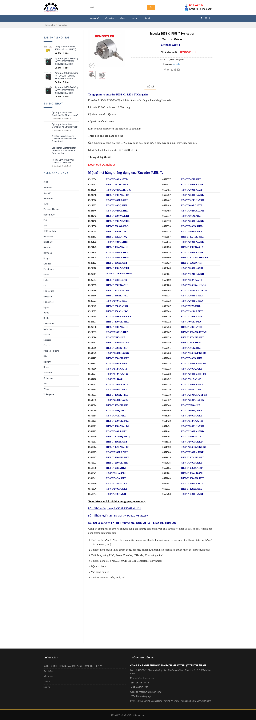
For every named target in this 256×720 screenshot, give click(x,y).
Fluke (46, 280)
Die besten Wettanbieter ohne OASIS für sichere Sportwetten (64, 151)
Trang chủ (50, 25)
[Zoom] (92, 65)
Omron (47, 345)
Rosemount (49, 214)
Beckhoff (48, 242)
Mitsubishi (48, 329)
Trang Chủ (94, 18)
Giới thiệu (48, 671)
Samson (48, 372)
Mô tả (150, 86)
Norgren (47, 340)
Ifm (45, 225)
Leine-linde (49, 323)
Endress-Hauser (51, 209)
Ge (45, 285)
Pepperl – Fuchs (51, 351)
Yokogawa (49, 394)
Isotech (47, 193)
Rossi (46, 367)
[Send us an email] (206, 18)
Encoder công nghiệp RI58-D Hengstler (173, 626)
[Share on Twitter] (168, 70)
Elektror (47, 263)
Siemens (48, 187)
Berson (47, 247)
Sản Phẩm (48, 676)
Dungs (47, 258)
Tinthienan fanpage (141, 696)
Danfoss (48, 253)
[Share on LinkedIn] (178, 70)
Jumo (46, 312)
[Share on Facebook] (165, 70)
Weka (46, 389)
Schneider (48, 378)
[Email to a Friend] (172, 70)
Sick (46, 383)
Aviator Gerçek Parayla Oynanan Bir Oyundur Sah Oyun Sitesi (64, 139)
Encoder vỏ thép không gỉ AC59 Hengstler (111, 626)
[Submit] (151, 7)
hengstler (62, 25)
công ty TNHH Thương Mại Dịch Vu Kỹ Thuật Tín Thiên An (138, 522)
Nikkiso (47, 334)
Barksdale (48, 236)
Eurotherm (49, 269)
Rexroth (47, 362)
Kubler (47, 318)
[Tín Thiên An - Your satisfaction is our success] (62, 7)
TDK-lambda (50, 231)
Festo (46, 274)
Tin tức (134, 18)
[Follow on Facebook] (201, 18)
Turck (46, 204)
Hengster (48, 296)
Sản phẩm (109, 18)
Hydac (47, 307)
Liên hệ (147, 18)
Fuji (45, 220)
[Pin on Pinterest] (175, 70)
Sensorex (48, 198)
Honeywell (48, 302)
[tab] (150, 86)
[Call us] (210, 18)
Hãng (122, 18)
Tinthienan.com (137, 715)
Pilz (45, 356)
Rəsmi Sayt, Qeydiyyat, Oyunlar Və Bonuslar (63, 161)
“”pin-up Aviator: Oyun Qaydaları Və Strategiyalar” (65, 113)
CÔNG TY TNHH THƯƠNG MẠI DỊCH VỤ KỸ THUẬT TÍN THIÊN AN (73, 666)
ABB (46, 182)
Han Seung (49, 291)
